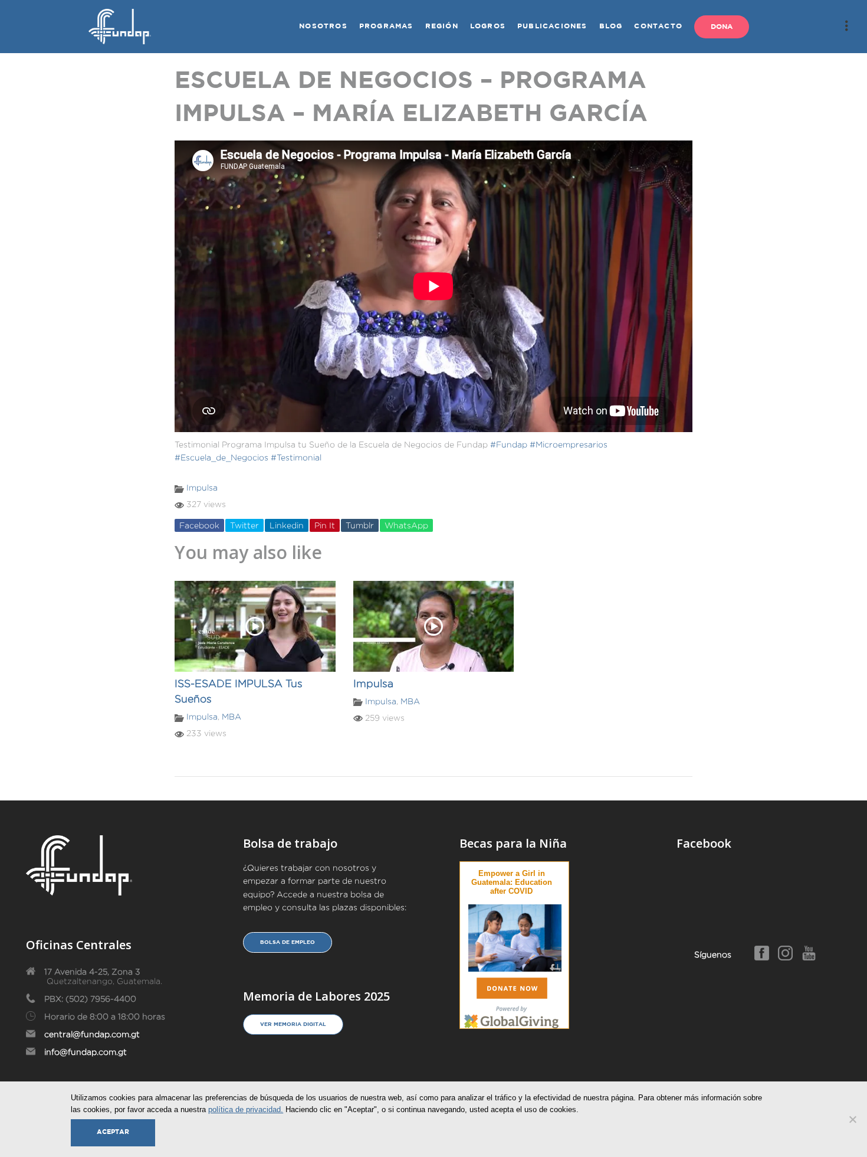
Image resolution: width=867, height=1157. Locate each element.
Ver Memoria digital (293, 1024)
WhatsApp (406, 525)
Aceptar (113, 1132)
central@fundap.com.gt (92, 1034)
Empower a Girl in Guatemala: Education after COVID (511, 882)
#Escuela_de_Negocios (221, 457)
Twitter (244, 525)
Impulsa (202, 487)
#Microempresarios (568, 444)
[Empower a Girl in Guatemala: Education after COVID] (515, 936)
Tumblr (360, 525)
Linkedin (287, 525)
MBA (231, 716)
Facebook (199, 525)
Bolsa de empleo (287, 942)
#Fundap (508, 444)
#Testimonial (296, 457)
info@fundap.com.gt (85, 1052)
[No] (852, 1119)
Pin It (324, 525)
